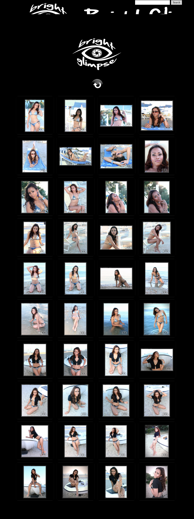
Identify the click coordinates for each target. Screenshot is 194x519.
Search (176, 2)
